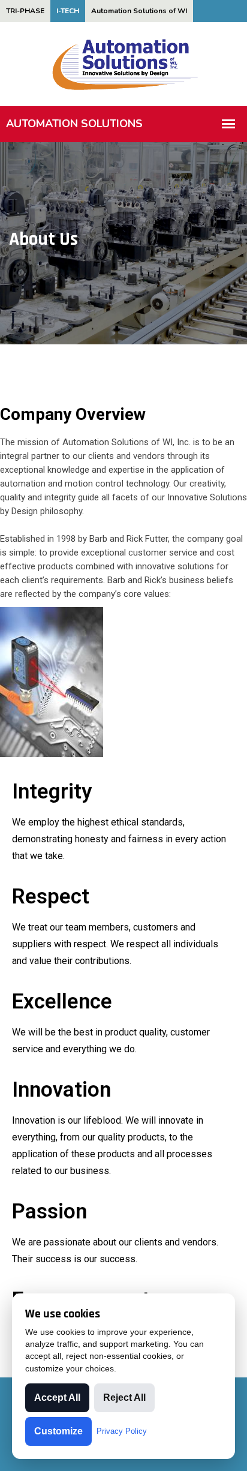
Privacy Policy (122, 1431)
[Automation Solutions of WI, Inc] (123, 63)
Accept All (57, 1397)
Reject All (124, 1397)
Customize (58, 1431)
